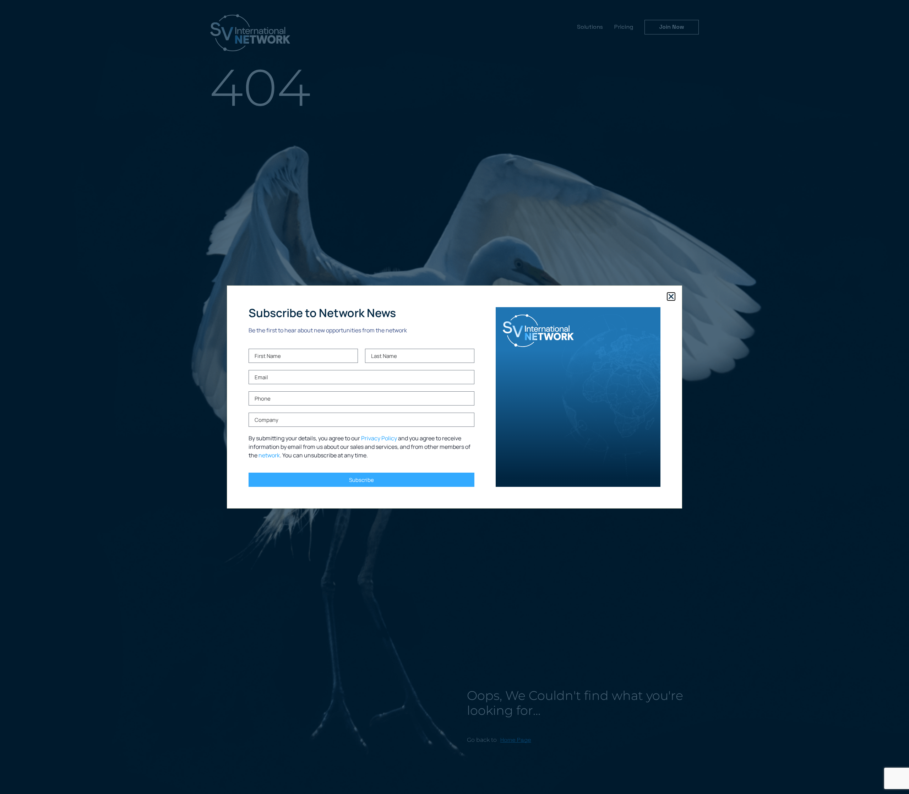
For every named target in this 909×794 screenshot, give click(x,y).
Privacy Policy (379, 438)
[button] (671, 296)
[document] (454, 397)
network (269, 455)
